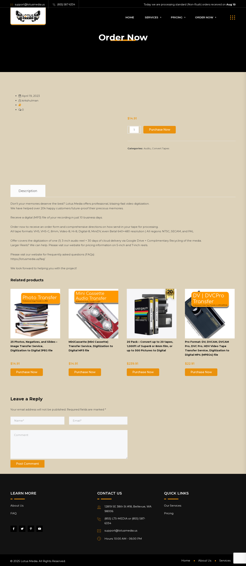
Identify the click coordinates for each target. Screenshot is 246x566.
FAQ (13, 513)
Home (130, 17)
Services (151, 17)
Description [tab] (28, 191)
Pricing (176, 17)
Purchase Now (159, 129)
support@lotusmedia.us (30, 4)
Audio (147, 148)
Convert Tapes (160, 148)
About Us (16, 505)
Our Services (172, 505)
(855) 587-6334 (66, 4)
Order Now (204, 17)
